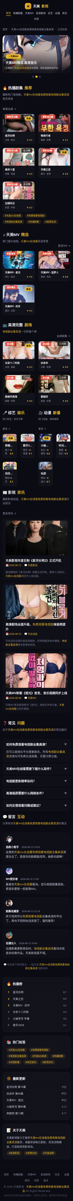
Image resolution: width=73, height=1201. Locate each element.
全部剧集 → (63, 336)
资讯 (64, 13)
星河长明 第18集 (16, 1087)
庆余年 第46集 (15, 1093)
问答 (36, 18)
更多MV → (64, 245)
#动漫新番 (14, 1062)
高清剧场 (41, 13)
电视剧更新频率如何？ (36, 781)
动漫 (57, 13)
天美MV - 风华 (21, 1005)
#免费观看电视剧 (39, 1050)
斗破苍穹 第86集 (16, 1106)
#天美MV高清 (39, 1056)
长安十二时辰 (21, 1012)
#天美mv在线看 (17, 1050)
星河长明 (18, 992)
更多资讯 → (9, 513)
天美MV (29, 13)
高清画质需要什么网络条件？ (36, 793)
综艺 (50, 13)
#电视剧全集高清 (17, 1056)
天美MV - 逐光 (15, 1100)
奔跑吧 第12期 (15, 1113)
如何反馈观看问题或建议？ (36, 805)
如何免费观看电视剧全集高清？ (36, 744)
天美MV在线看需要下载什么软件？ (36, 769)
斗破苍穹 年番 (21, 1018)
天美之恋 (18, 999)
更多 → (6, 428)
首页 (8, 13)
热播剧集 (18, 13)
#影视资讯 (47, 1062)
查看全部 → (9, 109)
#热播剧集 (58, 1056)
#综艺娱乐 (31, 1062)
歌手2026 (18, 1025)
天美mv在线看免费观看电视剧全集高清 (32, 29)
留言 (45, 1180)
